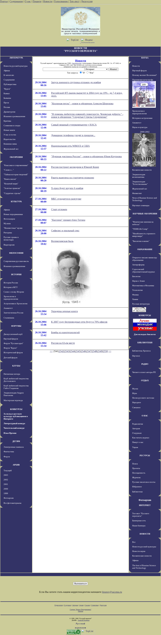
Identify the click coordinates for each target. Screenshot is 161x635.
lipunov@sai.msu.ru (112, 592)
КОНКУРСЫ (16, 409)
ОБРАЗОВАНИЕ (145, 249)
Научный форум (11, 339)
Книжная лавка (10, 144)
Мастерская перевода (13, 400)
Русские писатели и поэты (143, 482)
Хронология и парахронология (11, 297)
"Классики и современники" (16, 165)
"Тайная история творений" (16, 174)
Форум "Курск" (10, 348)
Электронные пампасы (14, 447)
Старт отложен (59, 209)
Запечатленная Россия (13, 312)
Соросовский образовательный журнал (143, 270)
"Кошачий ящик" (11, 183)
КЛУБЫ (16, 366)
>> (109, 351)
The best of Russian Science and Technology (144, 566)
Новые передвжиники (13, 214)
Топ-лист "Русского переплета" (140, 514)
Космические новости (142, 170)
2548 (94, 351)
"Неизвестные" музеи (13, 228)
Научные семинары (140, 205)
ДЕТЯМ (16, 441)
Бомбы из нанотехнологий (65, 332)
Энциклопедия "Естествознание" (140, 182)
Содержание (16, 1)
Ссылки (87, 605)
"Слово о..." (9, 170)
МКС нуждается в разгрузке (66, 198)
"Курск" (7, 89)
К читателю (9, 75)
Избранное (137, 486)
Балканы (7, 98)
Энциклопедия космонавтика (138, 175)
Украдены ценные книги (64, 311)
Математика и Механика (143, 285)
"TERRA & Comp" (140, 229)
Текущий (8, 470)
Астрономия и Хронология (15, 303)
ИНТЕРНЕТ (145, 505)
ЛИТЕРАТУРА (16, 58)
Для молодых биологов (145, 334)
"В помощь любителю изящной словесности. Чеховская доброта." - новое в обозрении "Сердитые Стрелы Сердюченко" (87, 115)
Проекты (136, 468)
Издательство (10, 139)
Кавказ (7, 93)
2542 (61, 351)
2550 (105, 351)
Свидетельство (76, 63)
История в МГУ (11, 287)
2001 (6, 484)
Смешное (136, 407)
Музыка (7, 223)
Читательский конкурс (14, 428)
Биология (136, 276)
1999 (6, 493)
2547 (88, 351)
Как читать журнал (140, 437)
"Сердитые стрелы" (12, 193)
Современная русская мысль (16, 261)
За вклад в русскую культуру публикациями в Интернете (16, 416)
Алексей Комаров (83, 620)
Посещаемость (138, 473)
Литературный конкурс (14, 423)
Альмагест (8, 308)
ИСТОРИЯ (16, 274)
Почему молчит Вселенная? (144, 75)
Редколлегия (137, 424)
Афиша (7, 70)
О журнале (137, 433)
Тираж (135, 447)
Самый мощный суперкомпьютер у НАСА (74, 124)
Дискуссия (86, 1)
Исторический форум (13, 352)
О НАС (145, 415)
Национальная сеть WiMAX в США (70, 146)
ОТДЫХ (145, 380)
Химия (135, 299)
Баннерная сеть (139, 520)
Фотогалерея (9, 219)
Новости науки (138, 551)
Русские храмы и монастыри (11, 238)
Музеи (135, 388)
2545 (77, 351)
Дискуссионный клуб (13, 334)
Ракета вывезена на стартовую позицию (72, 177)
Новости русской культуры (16, 66)
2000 (6, 489)
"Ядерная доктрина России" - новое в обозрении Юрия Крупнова (86, 156)
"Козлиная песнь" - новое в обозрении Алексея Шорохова (82, 103)
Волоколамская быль (62, 241)
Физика (135, 294)
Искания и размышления (14, 116)
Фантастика (9, 451)
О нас (28, 1)
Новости (47, 1)
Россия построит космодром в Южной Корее (75, 167)
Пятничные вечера (12, 374)
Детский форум (10, 357)
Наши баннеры (138, 525)
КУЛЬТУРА (16, 201)
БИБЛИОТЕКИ (144, 342)
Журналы (136, 477)
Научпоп (136, 356)
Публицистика (10, 84)
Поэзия (7, 107)
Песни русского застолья (143, 398)
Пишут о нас (137, 442)
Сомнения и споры (12, 125)
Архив (81, 605)
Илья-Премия (10, 433)
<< (51, 351)
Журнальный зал (11, 149)
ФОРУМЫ (16, 326)
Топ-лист (74, 1)
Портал (4, 1)
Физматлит (137, 193)
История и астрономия (142, 118)
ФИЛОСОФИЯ (16, 253)
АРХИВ (16, 465)
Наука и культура (139, 127)
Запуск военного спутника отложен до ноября (76, 82)
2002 (6, 479)
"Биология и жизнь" (140, 241)
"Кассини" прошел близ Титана (68, 220)
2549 (99, 351)
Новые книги (9, 130)
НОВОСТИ (145, 534)
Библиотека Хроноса (141, 351)
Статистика (94, 605)
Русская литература (141, 304)
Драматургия (9, 112)
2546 (83, 351)
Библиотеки (137, 491)
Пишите (37, 1)
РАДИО (144, 364)
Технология (137, 290)
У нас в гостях (10, 134)
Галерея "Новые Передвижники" (80, 609)
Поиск (135, 464)
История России (11, 282)
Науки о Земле (138, 281)
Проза (6, 102)
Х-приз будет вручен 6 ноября (67, 188)
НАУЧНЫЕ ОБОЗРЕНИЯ (145, 213)
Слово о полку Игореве (14, 292)
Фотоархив (9, 498)
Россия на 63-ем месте (63, 343)
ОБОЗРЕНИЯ (16, 157)
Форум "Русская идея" (13, 343)
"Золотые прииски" (12, 188)
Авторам (136, 428)
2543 (66, 351)
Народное (136, 402)
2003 (6, 475)
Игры (134, 393)
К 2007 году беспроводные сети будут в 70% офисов (79, 322)
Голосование (61, 1)
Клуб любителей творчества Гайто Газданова (16, 386)
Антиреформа (138, 264)
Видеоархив (9, 245)
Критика (7, 121)
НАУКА (144, 58)
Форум (7, 456)
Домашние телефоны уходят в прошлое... (73, 135)
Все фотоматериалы (12, 503)
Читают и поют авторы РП (144, 372)
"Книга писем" (10, 179)
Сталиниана (9, 318)
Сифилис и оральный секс (65, 230)
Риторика (8, 232)
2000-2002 (145, 132)
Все (134, 542)
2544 (72, 351)
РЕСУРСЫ (145, 455)
